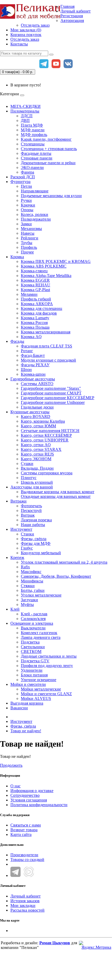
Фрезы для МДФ (36, 543)
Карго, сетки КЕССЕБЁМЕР (46, 435)
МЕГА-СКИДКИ (25, 106)
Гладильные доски (37, 407)
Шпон (26, 369)
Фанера (27, 172)
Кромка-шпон (33, 374)
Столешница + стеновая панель (49, 148)
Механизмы (31, 228)
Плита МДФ (32, 125)
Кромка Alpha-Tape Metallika (46, 275)
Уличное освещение (38, 679)
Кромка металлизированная (45, 332)
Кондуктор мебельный (41, 553)
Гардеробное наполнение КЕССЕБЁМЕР (57, 398)
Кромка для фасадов (39, 313)
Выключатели (33, 628)
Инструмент (21, 529)
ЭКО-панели (32, 167)
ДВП (25, 120)
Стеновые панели (36, 158)
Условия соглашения (28, 800)
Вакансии (19, 708)
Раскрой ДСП (22, 177)
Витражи (18, 501)
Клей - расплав (34, 614)
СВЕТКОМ (31, 651)
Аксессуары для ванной (31, 487)
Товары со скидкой (27, 859)
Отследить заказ (35, 25)
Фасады (17, 341)
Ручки (26, 200)
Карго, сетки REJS (37, 454)
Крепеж (17, 557)
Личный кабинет (25, 896)
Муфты (27, 604)
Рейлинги (29, 238)
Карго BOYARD (35, 416)
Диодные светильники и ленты (49, 656)
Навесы (27, 233)
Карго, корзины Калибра (43, 421)
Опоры (27, 210)
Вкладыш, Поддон (37, 468)
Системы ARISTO (37, 383)
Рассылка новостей (27, 910)
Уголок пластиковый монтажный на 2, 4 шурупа (64, 562)
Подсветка (30, 642)
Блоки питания (34, 675)
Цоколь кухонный (37, 482)
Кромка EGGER (35, 280)
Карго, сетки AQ (36, 444)
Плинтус (28, 477)
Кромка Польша (35, 327)
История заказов (25, 901)
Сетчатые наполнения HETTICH (50, 430)
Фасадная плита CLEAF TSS (46, 346)
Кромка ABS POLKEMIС (43, 266)
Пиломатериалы (24, 111)
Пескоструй (31, 510)
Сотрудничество (25, 795)
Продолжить (11, 765)
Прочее (27, 252)
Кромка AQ (31, 336)
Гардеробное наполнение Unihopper (53, 402)
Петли (26, 186)
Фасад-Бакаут (33, 355)
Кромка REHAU (35, 285)
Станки (27, 534)
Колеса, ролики (34, 214)
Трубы (26, 242)
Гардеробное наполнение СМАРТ (51, 393)
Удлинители (31, 670)
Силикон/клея (33, 618)
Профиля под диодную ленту (47, 665)
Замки (26, 224)
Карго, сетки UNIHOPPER (45, 440)
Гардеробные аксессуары (32, 379)
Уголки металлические (41, 595)
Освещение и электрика (31, 623)
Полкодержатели (36, 219)
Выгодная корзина (26, 703)
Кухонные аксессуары (29, 412)
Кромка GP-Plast (35, 289)
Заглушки (29, 600)
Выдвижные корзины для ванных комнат (57, 491)
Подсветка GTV (35, 661)
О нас (15, 786)
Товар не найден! (25, 731)
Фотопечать (31, 506)
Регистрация (71, 16)
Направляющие (34, 191)
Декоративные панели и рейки (48, 163)
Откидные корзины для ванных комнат (56, 496)
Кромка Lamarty (35, 318)
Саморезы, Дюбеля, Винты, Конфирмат (56, 576)
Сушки (27, 463)
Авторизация (72, 20)
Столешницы (33, 144)
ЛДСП (27, 116)
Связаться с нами (25, 825)
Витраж (28, 515)
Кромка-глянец (34, 271)
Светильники (33, 647)
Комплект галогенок (39, 632)
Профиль (29, 247)
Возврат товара (24, 830)
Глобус (27, 548)
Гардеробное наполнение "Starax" (51, 388)
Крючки (28, 205)
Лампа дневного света (40, 637)
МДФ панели (33, 130)
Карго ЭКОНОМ (36, 459)
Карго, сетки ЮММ (38, 426)
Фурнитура (20, 181)
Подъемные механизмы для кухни (51, 195)
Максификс (31, 571)
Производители (24, 855)
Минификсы (32, 581)
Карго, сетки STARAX (41, 449)
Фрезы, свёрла (33, 538)
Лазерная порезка (36, 520)
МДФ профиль (34, 134)
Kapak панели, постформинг (46, 139)
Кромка (17, 257)
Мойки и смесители (28, 684)
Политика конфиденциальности (38, 804)
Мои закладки (22, 905)
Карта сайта (21, 834)
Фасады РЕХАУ (35, 365)
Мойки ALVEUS (36, 698)
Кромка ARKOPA (37, 304)
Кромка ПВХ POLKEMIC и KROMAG (56, 261)
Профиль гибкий (36, 299)
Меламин (29, 294)
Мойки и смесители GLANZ (46, 694)
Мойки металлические (41, 689)
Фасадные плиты (36, 153)
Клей (15, 609)
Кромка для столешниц (41, 308)
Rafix (25, 567)
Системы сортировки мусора (46, 473)
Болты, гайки (33, 590)
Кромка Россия (34, 322)
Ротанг (27, 351)
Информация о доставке (31, 790)
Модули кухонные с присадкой (48, 360)
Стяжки (28, 585)
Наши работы (33, 524)
